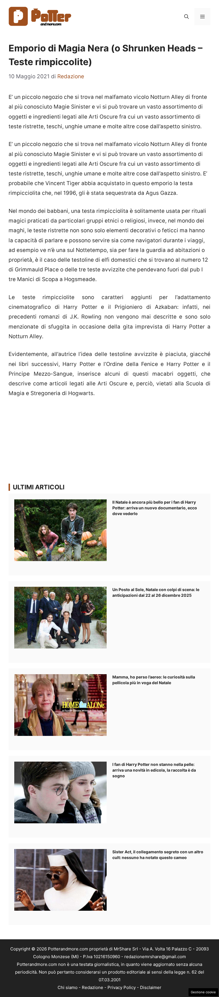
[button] (186, 16)
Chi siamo (68, 987)
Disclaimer (150, 987)
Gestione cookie (203, 992)
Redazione (92, 987)
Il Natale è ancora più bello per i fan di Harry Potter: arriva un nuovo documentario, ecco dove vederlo (154, 508)
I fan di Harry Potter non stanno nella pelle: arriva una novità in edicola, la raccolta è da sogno (154, 770)
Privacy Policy (122, 987)
